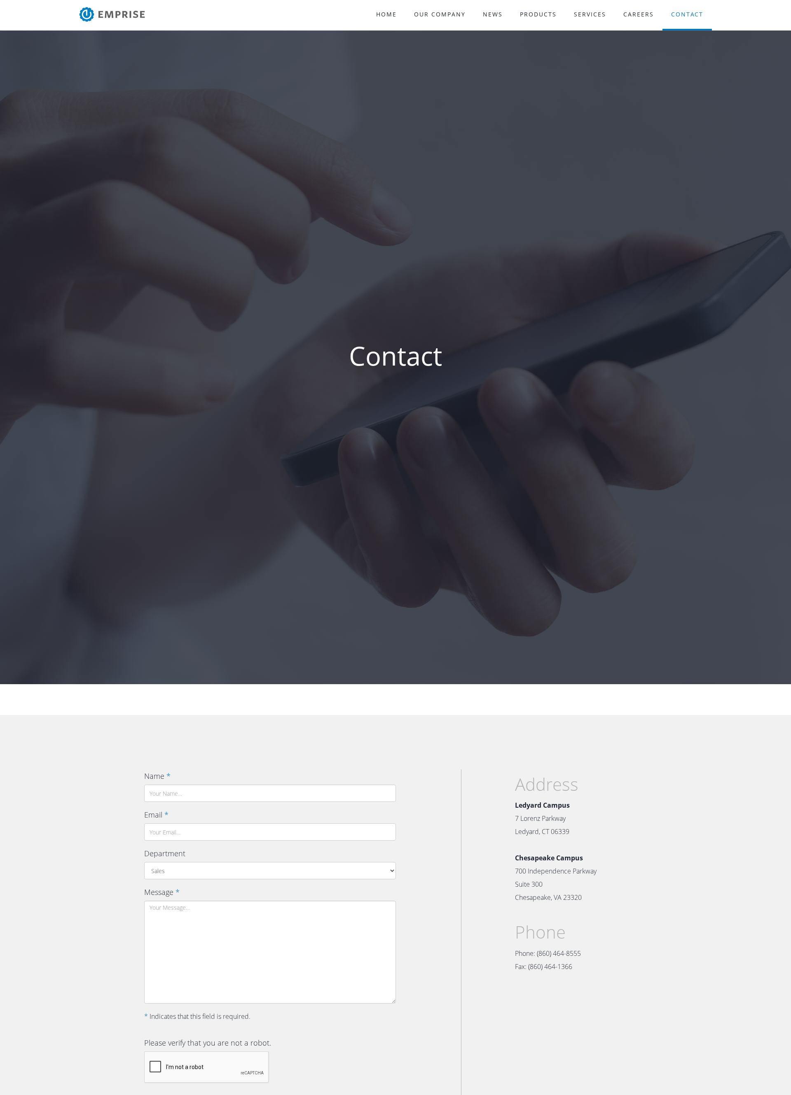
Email (156, 815)
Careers (638, 14)
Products (538, 14)
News (493, 14)
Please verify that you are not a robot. (207, 1043)
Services (590, 14)
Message (162, 892)
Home (386, 14)
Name (157, 776)
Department (164, 853)
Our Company (440, 14)
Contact (687, 14)
